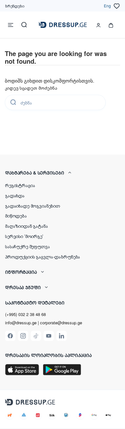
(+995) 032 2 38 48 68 (25, 314)
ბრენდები (14, 5)
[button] (62, 172)
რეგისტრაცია (20, 185)
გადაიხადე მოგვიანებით (32, 205)
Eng (107, 5)
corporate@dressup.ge (61, 323)
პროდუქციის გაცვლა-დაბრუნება (42, 256)
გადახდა (15, 195)
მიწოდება (16, 215)
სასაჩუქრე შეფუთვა (27, 246)
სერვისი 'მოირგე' (24, 236)
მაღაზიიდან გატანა (26, 226)
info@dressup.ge (21, 323)
